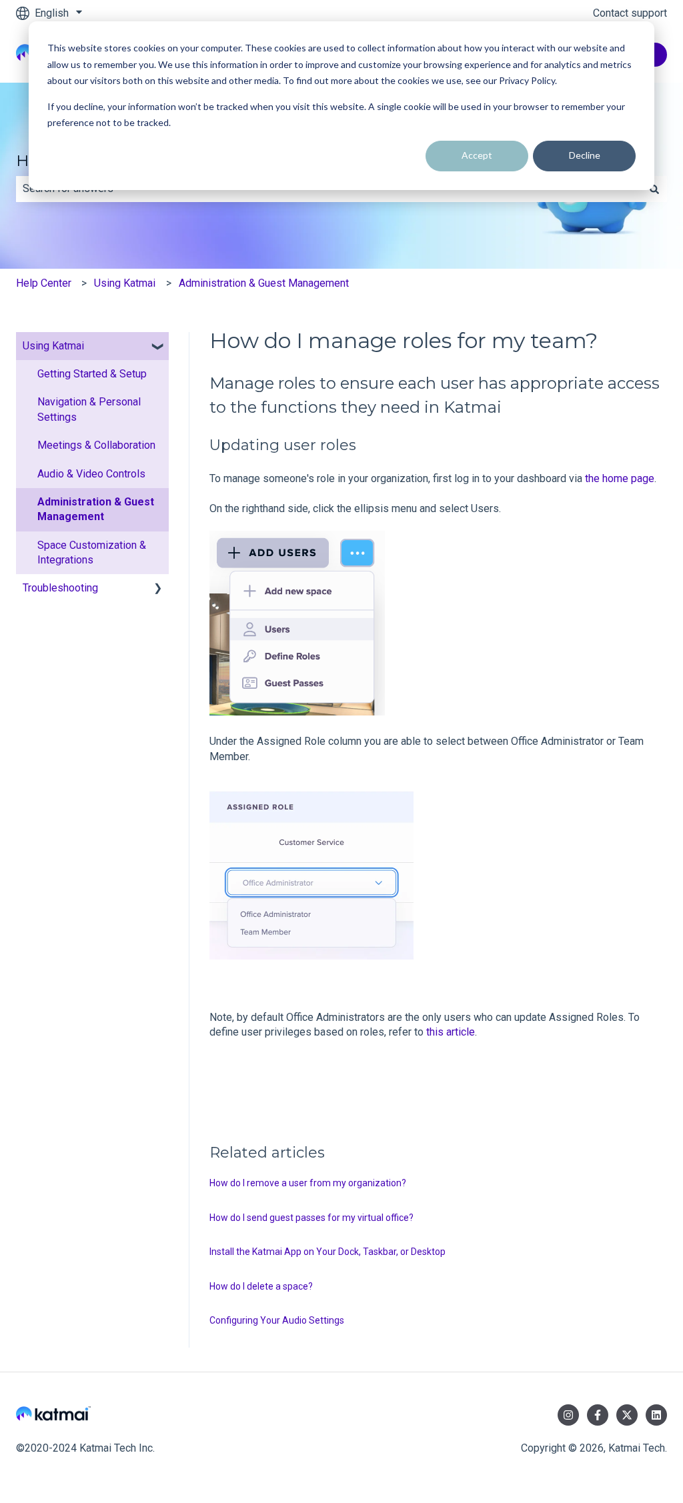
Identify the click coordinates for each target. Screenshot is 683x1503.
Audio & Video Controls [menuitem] (91, 473)
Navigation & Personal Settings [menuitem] (89, 409)
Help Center (43, 283)
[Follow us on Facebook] (597, 1415)
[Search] (654, 188)
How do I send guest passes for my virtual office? (311, 1217)
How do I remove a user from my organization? (307, 1183)
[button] (158, 347)
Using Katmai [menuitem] (53, 345)
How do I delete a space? (261, 1286)
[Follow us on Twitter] (627, 1415)
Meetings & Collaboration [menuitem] (96, 445)
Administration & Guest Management (264, 283)
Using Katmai (124, 283)
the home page (619, 478)
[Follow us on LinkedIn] (656, 1415)
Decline (584, 155)
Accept (477, 155)
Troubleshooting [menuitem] (60, 587)
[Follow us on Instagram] (568, 1415)
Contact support (630, 13)
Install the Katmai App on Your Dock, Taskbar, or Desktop (327, 1251)
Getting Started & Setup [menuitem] (92, 373)
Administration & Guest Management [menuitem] (95, 509)
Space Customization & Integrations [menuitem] (91, 552)
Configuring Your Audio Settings (276, 1320)
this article (450, 1032)
